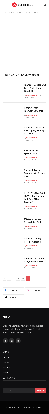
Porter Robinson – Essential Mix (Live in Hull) (34, 173)
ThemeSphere (38, 407)
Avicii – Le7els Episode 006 (31, 152)
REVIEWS (7, 367)
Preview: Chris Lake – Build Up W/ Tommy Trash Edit (35, 131)
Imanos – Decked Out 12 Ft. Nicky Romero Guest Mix (35, 88)
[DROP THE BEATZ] (24, 4)
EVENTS (6, 362)
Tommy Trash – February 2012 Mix (33, 109)
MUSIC (6, 352)
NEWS (6, 357)
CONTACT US (9, 378)
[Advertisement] (24, 42)
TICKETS (7, 373)
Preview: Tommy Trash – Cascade (32, 240)
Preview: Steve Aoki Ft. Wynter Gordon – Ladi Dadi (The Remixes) (35, 197)
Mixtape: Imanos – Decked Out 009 (33, 220)
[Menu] (4, 5)
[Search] (44, 5)
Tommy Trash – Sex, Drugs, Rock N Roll (34, 260)
